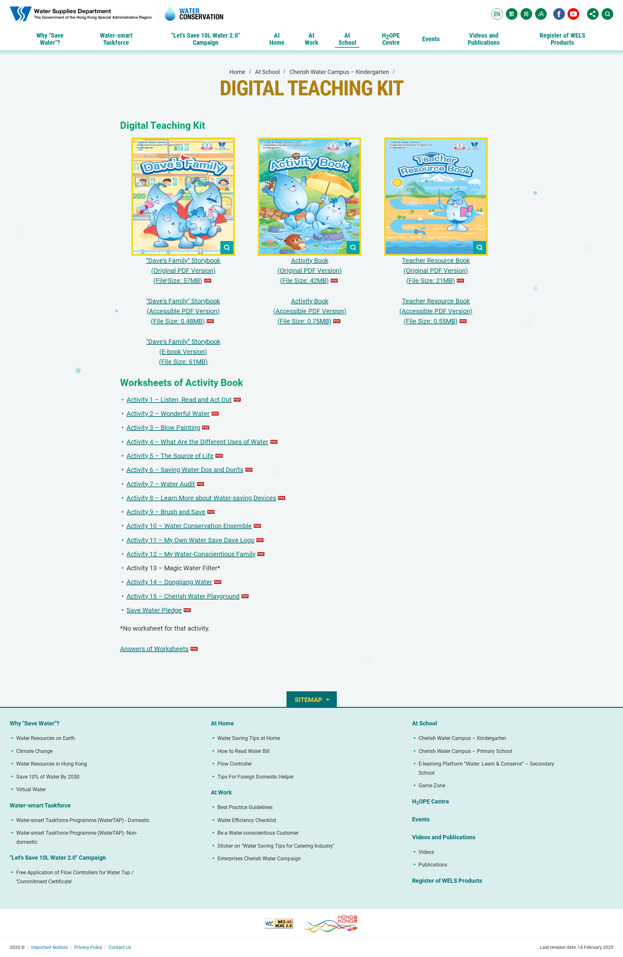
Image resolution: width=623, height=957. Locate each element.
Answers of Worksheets (154, 649)
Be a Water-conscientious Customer (258, 833)
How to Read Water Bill (243, 751)
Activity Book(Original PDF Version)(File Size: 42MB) (309, 271)
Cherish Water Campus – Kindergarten (339, 72)
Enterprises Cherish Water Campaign (259, 858)
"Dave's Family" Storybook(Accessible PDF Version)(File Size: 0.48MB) (183, 311)
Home (237, 72)
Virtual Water (31, 789)
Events (421, 819)
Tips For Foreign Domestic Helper (255, 777)
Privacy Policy (88, 947)
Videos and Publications (443, 837)
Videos (426, 852)
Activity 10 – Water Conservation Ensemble (189, 526)
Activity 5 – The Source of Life (170, 456)
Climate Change (34, 751)
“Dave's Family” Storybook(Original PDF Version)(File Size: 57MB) (183, 271)
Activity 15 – (183, 596)
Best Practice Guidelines (245, 807)
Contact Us (120, 947)
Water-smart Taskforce (40, 805)
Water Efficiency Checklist (246, 820)
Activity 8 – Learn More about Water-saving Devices (201, 498)
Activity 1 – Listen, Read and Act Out (179, 400)
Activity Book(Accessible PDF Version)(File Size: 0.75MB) (309, 311)
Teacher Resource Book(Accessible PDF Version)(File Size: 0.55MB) (435, 311)
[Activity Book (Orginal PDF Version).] (309, 197)
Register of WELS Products (447, 880)
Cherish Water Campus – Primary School (465, 751)
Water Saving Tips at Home (248, 738)
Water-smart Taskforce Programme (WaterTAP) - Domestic (83, 820)
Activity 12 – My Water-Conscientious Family (191, 554)
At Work (221, 792)
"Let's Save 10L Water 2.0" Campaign (58, 857)
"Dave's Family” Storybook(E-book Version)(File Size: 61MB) (183, 352)
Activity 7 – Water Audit (161, 484)
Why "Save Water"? (34, 723)
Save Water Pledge (154, 610)
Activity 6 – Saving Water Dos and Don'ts (185, 470)
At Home (222, 723)
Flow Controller (234, 764)
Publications (433, 865)
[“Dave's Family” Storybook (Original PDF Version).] (183, 197)
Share (593, 14)
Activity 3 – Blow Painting (163, 427)
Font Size (541, 14)
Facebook (559, 14)
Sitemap (308, 700)
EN (497, 14)
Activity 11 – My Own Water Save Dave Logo (190, 540)
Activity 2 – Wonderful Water (168, 414)
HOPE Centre (430, 802)
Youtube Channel (573, 14)
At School (267, 72)
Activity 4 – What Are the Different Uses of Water (197, 442)
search (607, 14)
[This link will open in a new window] (278, 923)
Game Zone (432, 785)
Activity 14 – (169, 582)
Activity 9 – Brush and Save (166, 512)
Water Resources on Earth (45, 738)
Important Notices (49, 947)
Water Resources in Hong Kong (51, 764)
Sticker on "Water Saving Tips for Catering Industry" (276, 846)
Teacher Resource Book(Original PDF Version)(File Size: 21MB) (436, 271)
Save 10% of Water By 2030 (47, 777)
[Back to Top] (608, 677)
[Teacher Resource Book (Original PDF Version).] (436, 197)
